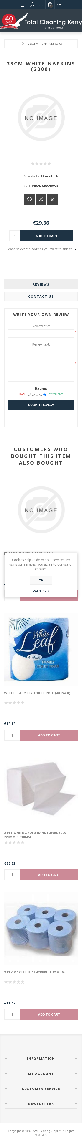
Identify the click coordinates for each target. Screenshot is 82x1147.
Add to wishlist (29, 199)
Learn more (41, 590)
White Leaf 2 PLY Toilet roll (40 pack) (37, 693)
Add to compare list (41, 199)
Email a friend (52, 199)
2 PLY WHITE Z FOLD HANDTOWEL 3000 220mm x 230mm (35, 834)
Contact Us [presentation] (41, 296)
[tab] (41, 284)
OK (41, 580)
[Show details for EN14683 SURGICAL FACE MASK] (41, 510)
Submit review (41, 405)
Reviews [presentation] (41, 284)
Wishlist (41, 4)
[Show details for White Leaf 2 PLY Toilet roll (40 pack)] (41, 649)
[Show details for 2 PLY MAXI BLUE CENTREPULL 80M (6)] (41, 928)
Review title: (41, 326)
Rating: (41, 388)
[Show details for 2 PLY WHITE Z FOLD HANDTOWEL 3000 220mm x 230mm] (41, 789)
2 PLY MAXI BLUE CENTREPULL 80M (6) (34, 972)
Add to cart (47, 236)
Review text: (41, 344)
